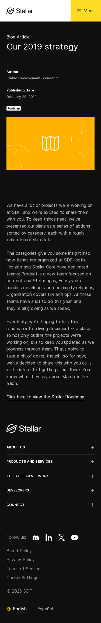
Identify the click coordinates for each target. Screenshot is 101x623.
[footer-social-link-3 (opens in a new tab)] (74, 537)
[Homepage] (23, 429)
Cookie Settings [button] (22, 577)
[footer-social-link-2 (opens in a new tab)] (61, 537)
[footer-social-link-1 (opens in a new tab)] (49, 537)
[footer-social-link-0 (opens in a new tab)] (36, 537)
